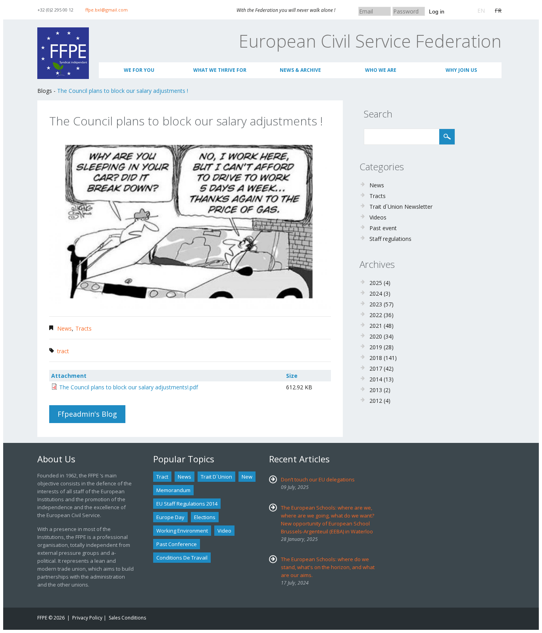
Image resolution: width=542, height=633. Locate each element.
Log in (436, 11)
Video (224, 530)
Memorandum (173, 490)
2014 (375, 379)
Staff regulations (390, 238)
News (64, 328)
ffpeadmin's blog (87, 414)
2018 (375, 358)
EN (481, 10)
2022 (375, 315)
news (184, 476)
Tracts (83, 328)
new (247, 476)
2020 (375, 336)
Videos (377, 217)
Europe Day (170, 517)
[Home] (63, 31)
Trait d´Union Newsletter (400, 206)
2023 (375, 304)
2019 (375, 347)
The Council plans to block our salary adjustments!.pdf (128, 387)
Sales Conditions (127, 617)
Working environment (182, 530)
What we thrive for (219, 70)
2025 (375, 283)
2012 (375, 400)
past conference (176, 544)
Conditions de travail (182, 557)
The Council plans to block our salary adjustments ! (122, 90)
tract (63, 351)
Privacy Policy (87, 617)
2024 (375, 293)
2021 (375, 325)
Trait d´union (216, 476)
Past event (383, 228)
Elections (204, 517)
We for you (139, 70)
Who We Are (380, 70)
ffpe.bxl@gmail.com (106, 10)
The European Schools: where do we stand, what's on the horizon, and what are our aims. (328, 567)
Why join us (461, 70)
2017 (375, 368)
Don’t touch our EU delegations (318, 479)
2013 (375, 390)
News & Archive (300, 70)
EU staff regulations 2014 (186, 503)
